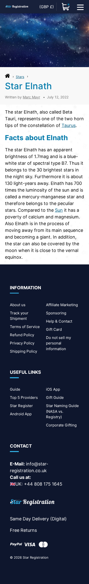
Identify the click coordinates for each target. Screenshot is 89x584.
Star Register (21, 405)
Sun (59, 210)
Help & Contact (59, 321)
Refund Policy (22, 335)
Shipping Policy (23, 351)
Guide (15, 389)
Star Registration (35, 557)
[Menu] (80, 6)
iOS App (53, 389)
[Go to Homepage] (7, 77)
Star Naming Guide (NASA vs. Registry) (62, 411)
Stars (20, 77)
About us (17, 304)
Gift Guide (55, 397)
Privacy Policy (22, 343)
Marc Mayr (31, 97)
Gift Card (54, 329)
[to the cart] (65, 7)
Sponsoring (56, 313)
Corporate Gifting (61, 425)
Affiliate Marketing (62, 304)
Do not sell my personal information (58, 343)
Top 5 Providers (24, 397)
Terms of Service (25, 326)
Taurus (69, 125)
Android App (21, 414)
